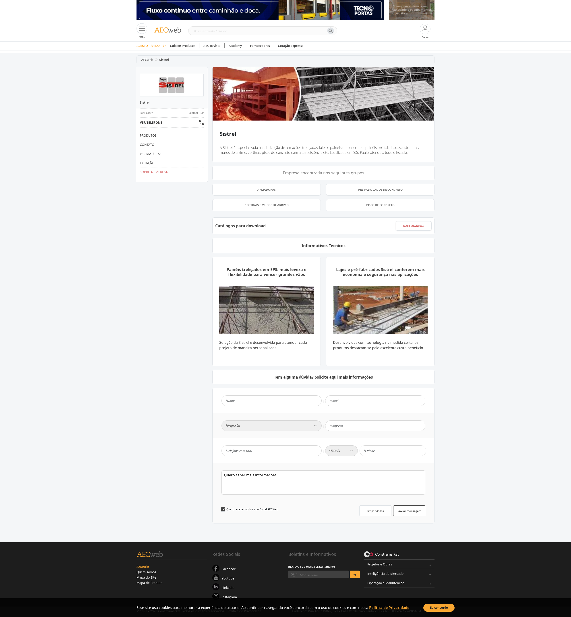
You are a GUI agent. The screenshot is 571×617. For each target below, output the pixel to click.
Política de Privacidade (389, 607)
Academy (235, 46)
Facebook (229, 569)
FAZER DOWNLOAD (413, 225)
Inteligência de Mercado (385, 573)
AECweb (147, 60)
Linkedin (228, 588)
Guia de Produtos (182, 46)
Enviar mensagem (409, 511)
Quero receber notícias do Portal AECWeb (252, 509)
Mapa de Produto (149, 583)
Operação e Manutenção (385, 583)
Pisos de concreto (380, 205)
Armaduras (266, 190)
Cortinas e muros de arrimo (267, 205)
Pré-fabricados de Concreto (380, 190)
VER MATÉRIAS (150, 154)
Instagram (229, 597)
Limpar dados (375, 511)
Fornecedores (260, 46)
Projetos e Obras (379, 564)
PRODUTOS (148, 135)
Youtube (228, 578)
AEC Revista (211, 46)
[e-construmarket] (381, 553)
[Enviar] (355, 574)
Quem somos (146, 572)
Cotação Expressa (291, 46)
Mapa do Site (146, 577)
